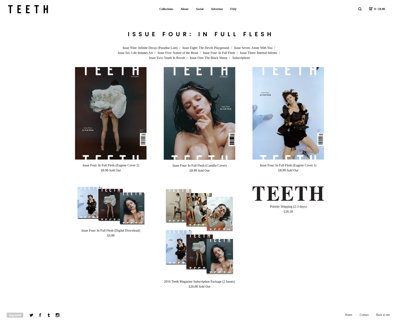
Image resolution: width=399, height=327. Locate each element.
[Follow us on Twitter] (31, 315)
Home (348, 314)
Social (199, 9)
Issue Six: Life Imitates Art (135, 53)
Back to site (383, 314)
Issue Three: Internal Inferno (258, 53)
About (184, 9)
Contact (364, 314)
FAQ (233, 9)
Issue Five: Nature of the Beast (178, 53)
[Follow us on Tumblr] (48, 315)
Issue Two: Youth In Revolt (167, 58)
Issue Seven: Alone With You (253, 48)
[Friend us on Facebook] (40, 315)
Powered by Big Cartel (15, 315)
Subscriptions (241, 58)
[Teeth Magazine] (28, 9)
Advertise (217, 9)
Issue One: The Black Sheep (208, 58)
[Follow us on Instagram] (57, 315)
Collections (166, 9)
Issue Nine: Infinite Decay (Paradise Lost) (150, 48)
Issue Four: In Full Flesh (219, 53)
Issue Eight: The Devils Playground (205, 48)
